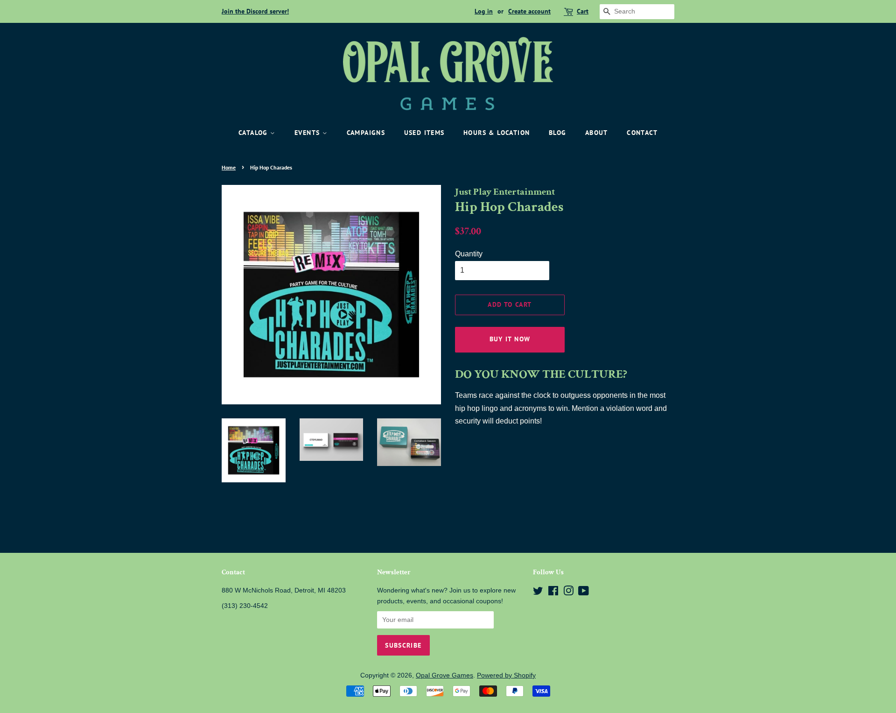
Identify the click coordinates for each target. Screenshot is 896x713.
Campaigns (366, 132)
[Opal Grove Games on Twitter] (538, 592)
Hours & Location (496, 132)
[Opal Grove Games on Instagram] (568, 592)
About (596, 132)
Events (308, 132)
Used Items (424, 132)
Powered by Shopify (506, 675)
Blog (558, 132)
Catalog (254, 132)
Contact (642, 132)
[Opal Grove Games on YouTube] (583, 592)
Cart (582, 11)
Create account (529, 11)
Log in (484, 11)
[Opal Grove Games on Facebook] (553, 592)
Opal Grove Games (444, 675)
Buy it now (510, 339)
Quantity (469, 254)
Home (229, 167)
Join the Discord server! (255, 11)
